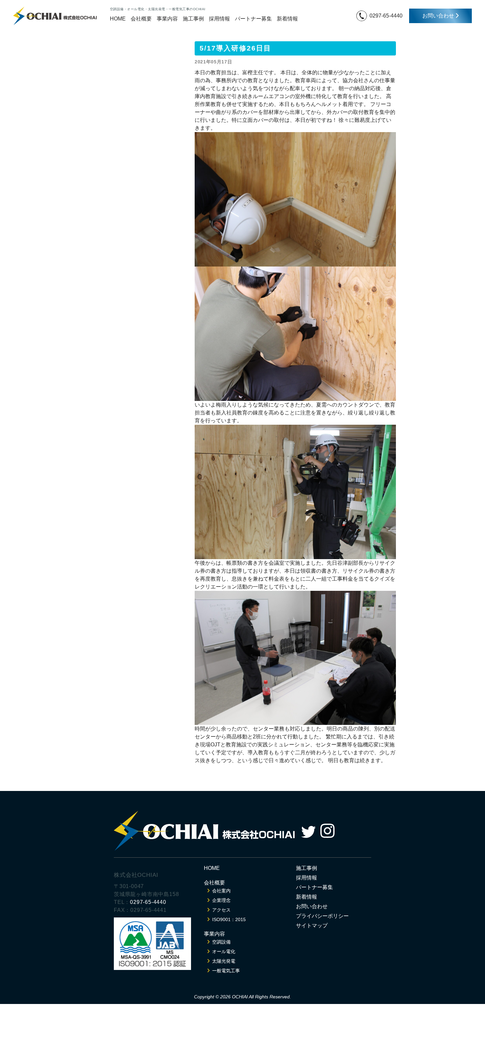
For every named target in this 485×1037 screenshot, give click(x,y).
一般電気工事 (226, 970)
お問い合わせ (438, 15)
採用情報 (219, 18)
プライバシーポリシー (322, 916)
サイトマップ (312, 925)
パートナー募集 (253, 18)
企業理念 (221, 900)
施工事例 (193, 18)
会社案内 (221, 890)
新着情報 (287, 18)
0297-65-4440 (386, 15)
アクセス (221, 909)
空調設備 (221, 942)
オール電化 (223, 951)
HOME (118, 18)
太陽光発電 (223, 961)
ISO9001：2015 (229, 919)
